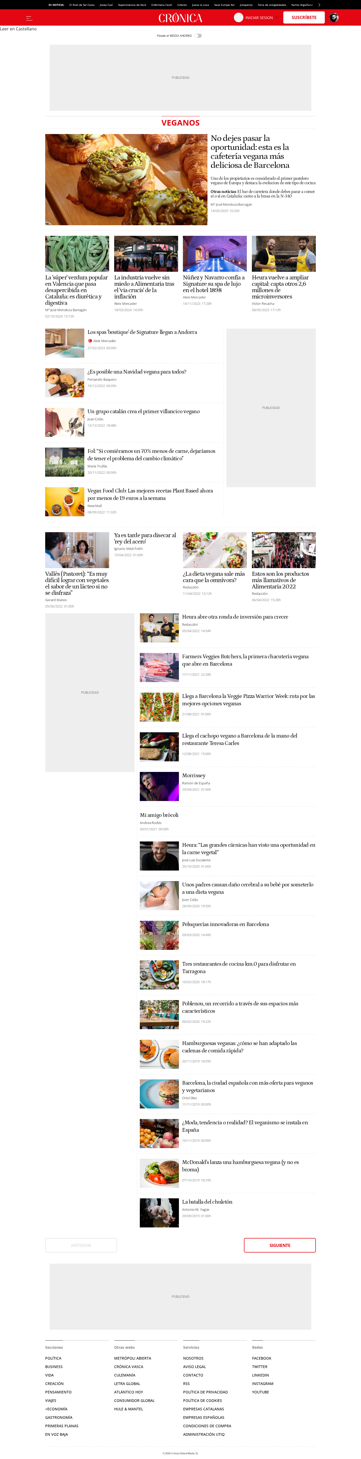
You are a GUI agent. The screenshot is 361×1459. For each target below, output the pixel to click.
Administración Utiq (204, 1434)
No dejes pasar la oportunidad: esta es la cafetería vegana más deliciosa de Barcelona (250, 152)
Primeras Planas (61, 1425)
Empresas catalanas (203, 1408)
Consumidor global (134, 1400)
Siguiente (280, 1245)
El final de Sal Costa (82, 4)
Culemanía (124, 1375)
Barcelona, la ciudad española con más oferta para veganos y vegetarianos (247, 1087)
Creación (54, 1383)
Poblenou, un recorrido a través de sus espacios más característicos (240, 1007)
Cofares (182, 4)
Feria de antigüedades (272, 4)
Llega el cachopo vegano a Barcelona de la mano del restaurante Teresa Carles (239, 740)
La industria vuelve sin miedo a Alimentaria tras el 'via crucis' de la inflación (144, 287)
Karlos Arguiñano (302, 4)
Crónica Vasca (128, 1366)
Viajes (50, 1400)
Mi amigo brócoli (159, 815)
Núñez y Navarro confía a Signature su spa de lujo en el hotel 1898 (213, 283)
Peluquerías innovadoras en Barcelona (225, 924)
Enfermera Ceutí (161, 4)
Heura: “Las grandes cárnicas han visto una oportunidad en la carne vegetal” (248, 849)
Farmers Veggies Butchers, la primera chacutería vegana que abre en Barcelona (245, 660)
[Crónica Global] (180, 17)
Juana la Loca (200, 4)
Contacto (193, 1375)
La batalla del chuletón (207, 1202)
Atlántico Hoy (128, 1391)
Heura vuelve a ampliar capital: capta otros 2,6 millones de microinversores (280, 287)
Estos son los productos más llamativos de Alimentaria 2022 (280, 580)
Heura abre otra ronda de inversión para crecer (235, 617)
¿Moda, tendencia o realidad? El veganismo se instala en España (245, 1126)
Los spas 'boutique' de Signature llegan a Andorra (142, 332)
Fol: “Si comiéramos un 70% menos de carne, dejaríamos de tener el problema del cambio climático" (151, 455)
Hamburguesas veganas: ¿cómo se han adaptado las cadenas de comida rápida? (239, 1047)
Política (53, 1358)
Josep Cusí (106, 4)
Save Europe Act (224, 4)
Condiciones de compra (207, 1425)
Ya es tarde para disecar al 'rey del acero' (145, 538)
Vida (49, 1375)
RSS (186, 1383)
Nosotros (193, 1358)
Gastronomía (58, 1417)
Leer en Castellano (18, 29)
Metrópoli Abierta (132, 1358)
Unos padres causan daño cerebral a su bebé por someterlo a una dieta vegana (247, 888)
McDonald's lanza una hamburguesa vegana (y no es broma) (240, 1166)
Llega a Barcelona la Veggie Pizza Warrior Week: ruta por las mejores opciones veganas (248, 700)
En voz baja (56, 1434)
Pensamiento (58, 1391)
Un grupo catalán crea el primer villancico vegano (143, 411)
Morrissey (193, 775)
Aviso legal (194, 1366)
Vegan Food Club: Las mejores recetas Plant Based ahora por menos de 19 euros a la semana (150, 494)
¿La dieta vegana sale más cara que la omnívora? (214, 577)
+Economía (56, 1408)
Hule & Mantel (128, 1408)
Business (54, 1366)
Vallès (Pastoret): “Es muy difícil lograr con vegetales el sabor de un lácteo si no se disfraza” (77, 583)
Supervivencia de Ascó (132, 4)
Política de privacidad (205, 1391)
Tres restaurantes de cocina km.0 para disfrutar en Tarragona (239, 968)
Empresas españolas (203, 1417)
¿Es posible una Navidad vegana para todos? (136, 372)
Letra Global (127, 1383)
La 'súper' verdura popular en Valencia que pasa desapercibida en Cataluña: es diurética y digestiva (76, 290)
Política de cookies (202, 1400)
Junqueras (246, 4)
